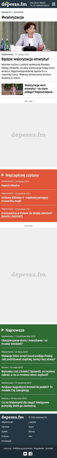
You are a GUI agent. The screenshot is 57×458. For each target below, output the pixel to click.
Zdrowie (5, 427)
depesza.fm (6, 12)
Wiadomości (7, 54)
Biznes (32, 431)
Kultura (5, 436)
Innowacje (6, 441)
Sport (31, 427)
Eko (30, 436)
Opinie (4, 431)
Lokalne (32, 422)
